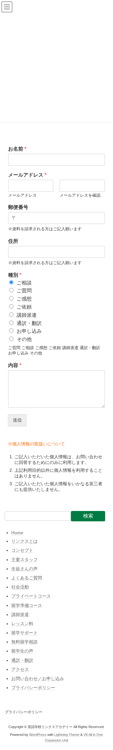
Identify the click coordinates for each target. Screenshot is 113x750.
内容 (14, 365)
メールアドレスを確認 (80, 195)
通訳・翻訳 (29, 323)
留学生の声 (22, 651)
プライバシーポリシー (33, 687)
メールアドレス (27, 175)
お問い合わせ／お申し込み (37, 678)
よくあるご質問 (26, 577)
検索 (88, 516)
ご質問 (24, 290)
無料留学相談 (24, 642)
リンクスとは (24, 541)
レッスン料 (22, 623)
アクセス (20, 669)
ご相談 (24, 282)
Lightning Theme (66, 734)
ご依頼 (24, 307)
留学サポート (24, 632)
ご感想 (24, 298)
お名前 (17, 149)
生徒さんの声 (24, 568)
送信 (17, 420)
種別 (14, 275)
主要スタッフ (24, 559)
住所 (13, 241)
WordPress (37, 734)
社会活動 (20, 586)
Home (17, 532)
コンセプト (22, 550)
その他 (24, 339)
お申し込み (29, 331)
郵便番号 (18, 207)
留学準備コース (26, 605)
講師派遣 (27, 315)
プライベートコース (31, 596)
